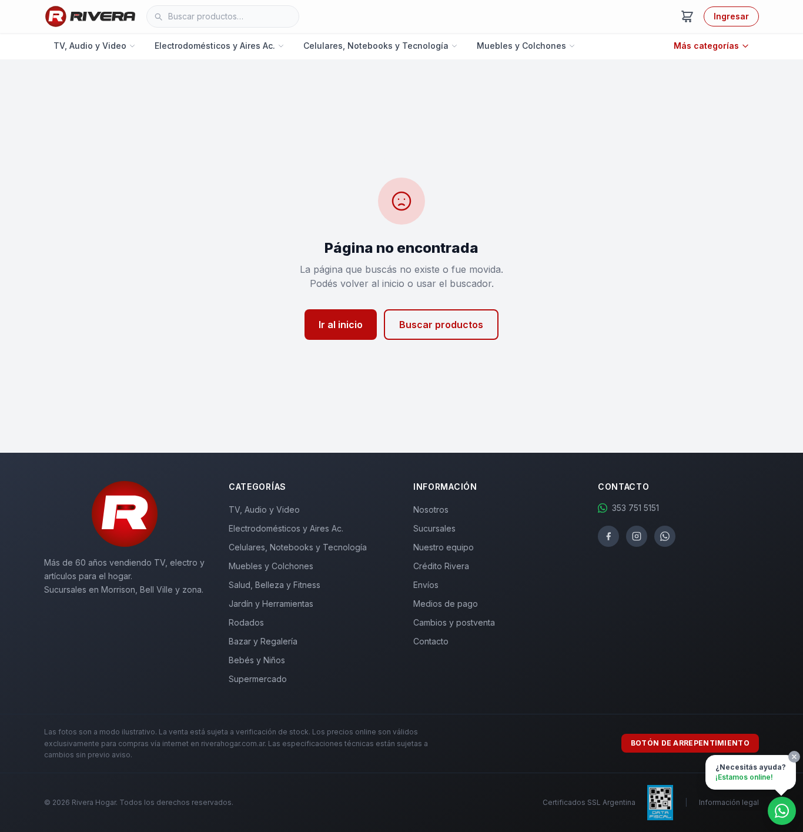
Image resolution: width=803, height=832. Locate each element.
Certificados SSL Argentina (589, 802)
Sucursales (434, 528)
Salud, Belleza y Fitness (274, 585)
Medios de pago (445, 604)
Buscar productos (441, 324)
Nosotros (431, 509)
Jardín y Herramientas (271, 604)
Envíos (426, 585)
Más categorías (706, 46)
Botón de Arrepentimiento (690, 743)
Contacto (431, 641)
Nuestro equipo (443, 547)
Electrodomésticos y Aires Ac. (215, 46)
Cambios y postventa (454, 622)
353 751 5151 (635, 508)
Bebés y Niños (257, 660)
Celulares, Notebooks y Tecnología (376, 46)
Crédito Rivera (441, 566)
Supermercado (258, 679)
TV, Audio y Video (89, 46)
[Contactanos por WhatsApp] (782, 811)
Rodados (246, 622)
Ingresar (731, 16)
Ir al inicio (341, 324)
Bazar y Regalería (263, 641)
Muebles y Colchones (521, 46)
